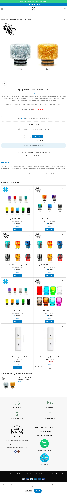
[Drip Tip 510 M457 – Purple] (17, 293)
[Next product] (65, 19)
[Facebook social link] (27, 4)
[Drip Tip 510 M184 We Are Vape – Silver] (9, 385)
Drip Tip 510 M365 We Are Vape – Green (49, 219)
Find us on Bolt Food (44, 450)
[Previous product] (60, 19)
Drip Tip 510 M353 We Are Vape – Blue (49, 265)
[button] (17, 229)
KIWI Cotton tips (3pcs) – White (17, 357)
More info (28, 490)
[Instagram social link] (18, 451)
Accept (38, 490)
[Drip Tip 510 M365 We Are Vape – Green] (49, 201)
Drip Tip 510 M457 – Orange (17, 219)
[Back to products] (63, 19)
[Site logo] (33, 9)
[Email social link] (32, 4)
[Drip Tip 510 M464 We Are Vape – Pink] (49, 293)
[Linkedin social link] (37, 4)
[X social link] (29, 4)
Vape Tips (38, 152)
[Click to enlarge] (5, 83)
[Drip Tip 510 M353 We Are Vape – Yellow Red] (17, 247)
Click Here (38, 366)
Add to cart (37, 136)
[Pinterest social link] (34, 4)
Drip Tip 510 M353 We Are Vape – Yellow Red (17, 265)
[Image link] (17, 431)
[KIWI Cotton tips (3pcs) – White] (17, 339)
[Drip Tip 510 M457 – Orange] (17, 201)
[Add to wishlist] (30, 188)
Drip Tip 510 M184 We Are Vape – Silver (24, 378)
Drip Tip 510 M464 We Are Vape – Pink (49, 311)
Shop (7, 19)
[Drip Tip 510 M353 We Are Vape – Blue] (49, 247)
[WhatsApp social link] (39, 4)
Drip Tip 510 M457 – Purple (17, 311)
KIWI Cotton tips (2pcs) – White (50, 357)
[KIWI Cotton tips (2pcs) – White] (49, 339)
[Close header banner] (65, 1)
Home (3, 19)
